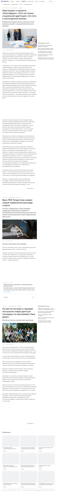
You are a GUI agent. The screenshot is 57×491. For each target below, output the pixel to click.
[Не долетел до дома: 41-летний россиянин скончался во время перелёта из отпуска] (28, 443)
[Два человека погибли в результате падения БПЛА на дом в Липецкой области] (10, 461)
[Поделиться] (33, 297)
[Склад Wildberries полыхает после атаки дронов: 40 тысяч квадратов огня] (46, 479)
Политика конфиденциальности (37, 490)
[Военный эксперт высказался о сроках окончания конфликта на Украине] (28, 461)
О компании (5, 490)
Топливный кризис (28, 4)
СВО (21, 4)
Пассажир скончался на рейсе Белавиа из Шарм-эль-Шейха (44, 321)
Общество (21, 7)
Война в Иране (15, 4)
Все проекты (14, 490)
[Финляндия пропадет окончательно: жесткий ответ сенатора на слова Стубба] (10, 443)
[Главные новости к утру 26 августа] (46, 461)
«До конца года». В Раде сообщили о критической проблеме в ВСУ (46, 312)
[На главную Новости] (5, 1)
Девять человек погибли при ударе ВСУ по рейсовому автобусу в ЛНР (45, 49)
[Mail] (1, 1)
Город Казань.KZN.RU (13, 7)
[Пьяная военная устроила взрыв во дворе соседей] (10, 479)
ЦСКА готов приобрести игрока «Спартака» (45, 315)
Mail (1, 490)
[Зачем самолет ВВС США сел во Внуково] (46, 443)
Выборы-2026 (7, 4)
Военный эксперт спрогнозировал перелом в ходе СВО (45, 55)
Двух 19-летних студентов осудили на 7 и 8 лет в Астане (46, 318)
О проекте (19, 490)
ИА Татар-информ (11, 197)
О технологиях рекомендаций (27, 490)
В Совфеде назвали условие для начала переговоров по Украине (45, 52)
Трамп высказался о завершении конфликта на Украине (45, 46)
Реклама (9, 490)
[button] (19, 39)
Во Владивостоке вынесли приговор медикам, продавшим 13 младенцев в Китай (46, 58)
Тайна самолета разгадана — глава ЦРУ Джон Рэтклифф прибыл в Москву (46, 309)
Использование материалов (48, 490)
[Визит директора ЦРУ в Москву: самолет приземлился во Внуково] (28, 479)
